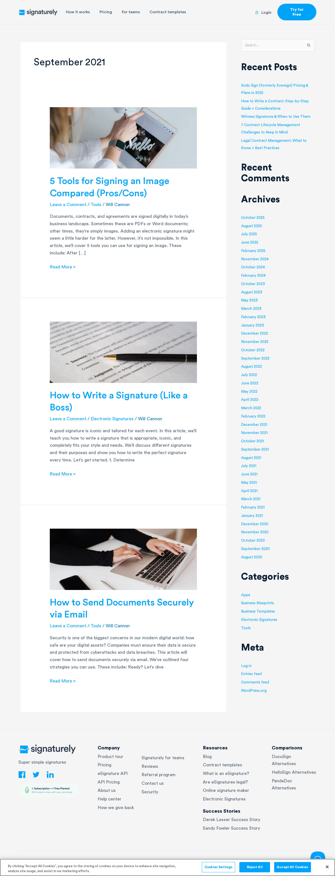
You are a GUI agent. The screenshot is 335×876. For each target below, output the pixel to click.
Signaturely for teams (163, 758)
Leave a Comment (68, 204)
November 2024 (255, 259)
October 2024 (253, 267)
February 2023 (253, 317)
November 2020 (255, 532)
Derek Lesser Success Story (231, 819)
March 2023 (251, 309)
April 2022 (249, 400)
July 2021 (248, 466)
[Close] (327, 867)
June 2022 (249, 383)
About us (107, 790)
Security (150, 792)
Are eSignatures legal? (225, 782)
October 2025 (253, 218)
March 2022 (251, 408)
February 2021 (253, 507)
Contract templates (168, 12)
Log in (246, 666)
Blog (207, 756)
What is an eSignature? (226, 773)
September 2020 (255, 549)
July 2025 (249, 234)
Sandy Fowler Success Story (231, 828)
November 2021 (254, 433)
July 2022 (249, 375)
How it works (78, 12)
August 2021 (251, 458)
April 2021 (249, 491)
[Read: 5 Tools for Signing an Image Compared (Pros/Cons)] (123, 137)
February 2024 (253, 275)
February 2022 (253, 416)
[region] (167, 867)
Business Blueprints (257, 603)
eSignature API (113, 773)
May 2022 (249, 391)
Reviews (150, 766)
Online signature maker (226, 790)
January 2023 (252, 325)
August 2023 (251, 292)
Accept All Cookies (292, 867)
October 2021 (252, 441)
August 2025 (251, 226)
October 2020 (253, 540)
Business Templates (258, 611)
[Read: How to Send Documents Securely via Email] (123, 559)
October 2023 (253, 284)
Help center (109, 799)
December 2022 (254, 333)
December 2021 (254, 425)
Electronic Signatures (112, 419)
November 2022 (254, 342)
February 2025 (253, 251)
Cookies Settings (218, 867)
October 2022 (253, 350)
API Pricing (109, 782)
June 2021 (249, 474)
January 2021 (252, 516)
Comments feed (255, 682)
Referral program (159, 774)
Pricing (106, 12)
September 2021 (255, 449)
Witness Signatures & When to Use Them (275, 116)
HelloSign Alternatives (294, 772)
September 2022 (255, 358)
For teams (131, 12)
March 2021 (250, 499)
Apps (245, 595)
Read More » (62, 266)
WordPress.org (254, 691)
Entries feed (251, 674)
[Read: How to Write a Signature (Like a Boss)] (123, 352)
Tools (96, 204)
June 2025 (249, 242)
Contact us (153, 783)
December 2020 (254, 524)
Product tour (110, 756)
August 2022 (251, 366)
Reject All (255, 867)
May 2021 (249, 482)
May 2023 (249, 300)
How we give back (116, 807)
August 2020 (251, 557)
